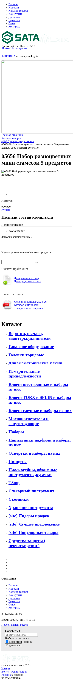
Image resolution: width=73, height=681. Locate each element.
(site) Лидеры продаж (29, 516)
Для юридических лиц (27, 281)
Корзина (6, 674)
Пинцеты (18, 461)
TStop (14, 482)
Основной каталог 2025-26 (30, 301)
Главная (13, 585)
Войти (6, 48)
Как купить (15, 594)
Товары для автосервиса (28, 308)
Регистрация (19, 48)
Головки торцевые (26, 355)
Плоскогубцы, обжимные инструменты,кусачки (33, 472)
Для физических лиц (26, 278)
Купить (5, 209)
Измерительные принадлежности (25, 373)
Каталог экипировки (26, 304)
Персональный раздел (14, 624)
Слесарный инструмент (31, 491)
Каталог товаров (19, 591)
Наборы (16, 432)
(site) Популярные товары (33, 532)
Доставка (14, 598)
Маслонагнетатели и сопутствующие (29, 421)
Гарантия (14, 601)
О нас (12, 604)
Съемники (19, 499)
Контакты (14, 607)
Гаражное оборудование (31, 346)
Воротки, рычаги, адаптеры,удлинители (30, 336)
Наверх (5, 668)
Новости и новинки (21, 641)
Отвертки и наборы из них (34, 453)
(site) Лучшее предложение (34, 524)
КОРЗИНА (8, 56)
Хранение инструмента (31, 507)
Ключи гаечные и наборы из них (40, 410)
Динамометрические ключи (35, 363)
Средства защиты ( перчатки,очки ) (27, 543)
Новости (14, 588)
